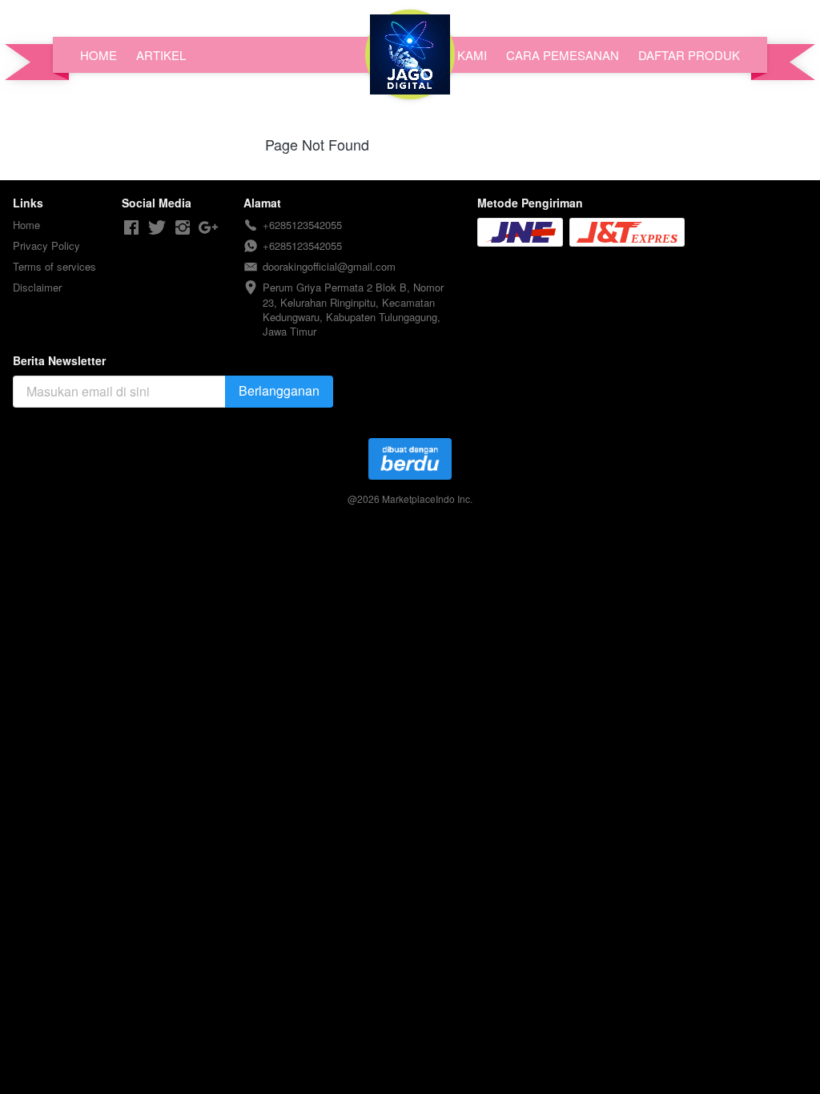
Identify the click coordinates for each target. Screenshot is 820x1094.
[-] (131, 228)
